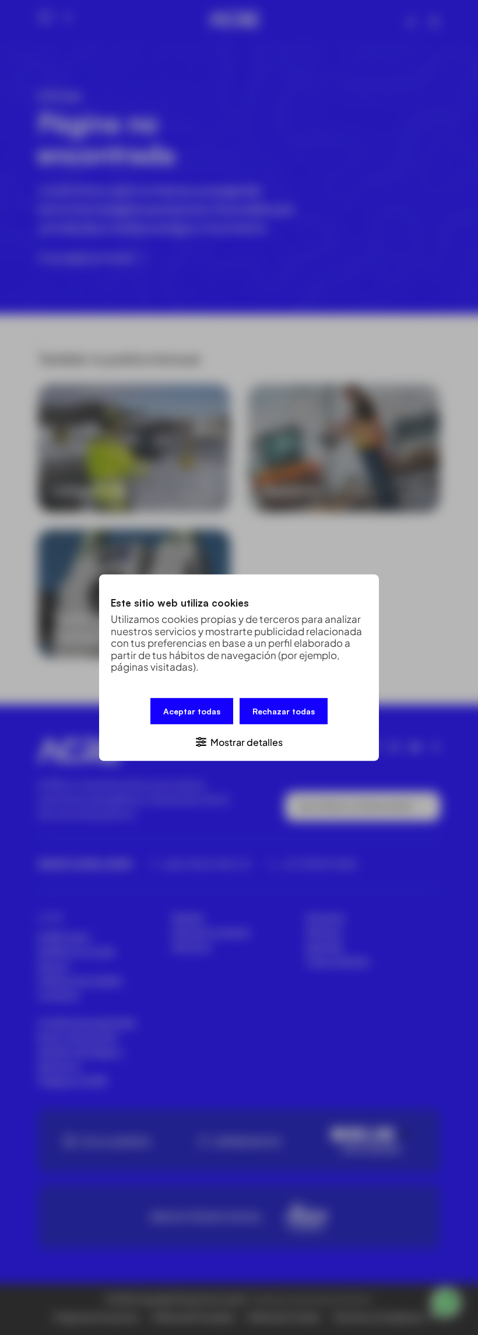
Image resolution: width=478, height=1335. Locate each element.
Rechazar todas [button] (283, 711)
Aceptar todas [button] (191, 711)
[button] (239, 741)
